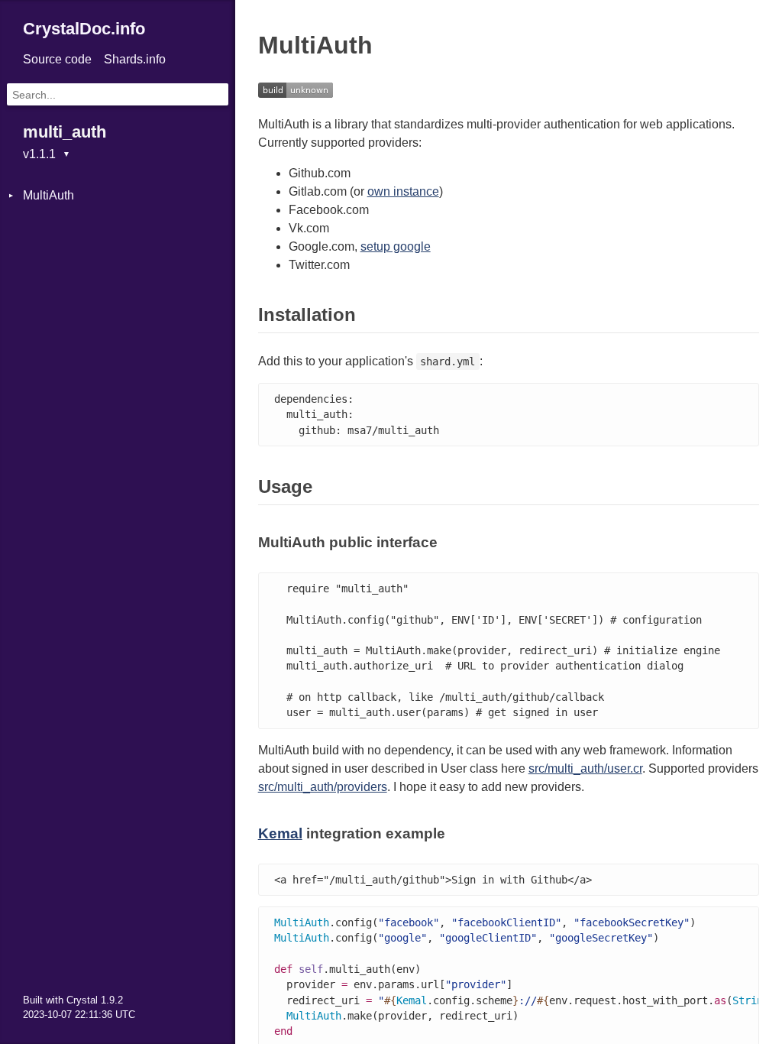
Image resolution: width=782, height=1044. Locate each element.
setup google (395, 246)
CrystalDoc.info (84, 28)
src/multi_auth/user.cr (585, 768)
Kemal (280, 833)
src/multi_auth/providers (322, 786)
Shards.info (135, 59)
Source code (57, 59)
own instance (403, 191)
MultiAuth (48, 195)
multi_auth (64, 131)
